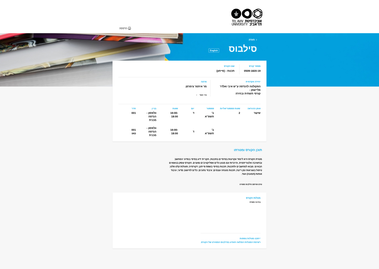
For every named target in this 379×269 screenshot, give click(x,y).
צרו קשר (203, 95)
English (214, 50)
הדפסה (123, 28)
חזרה (252, 39)
